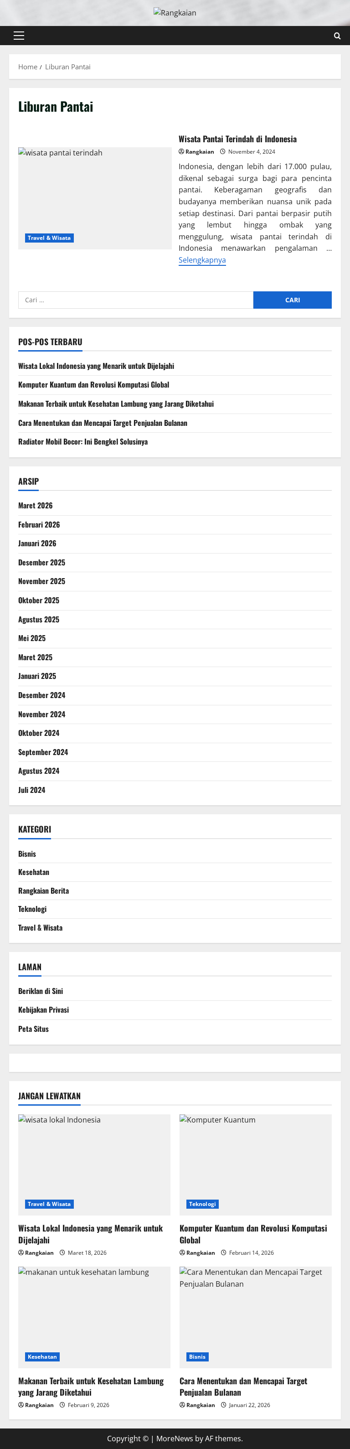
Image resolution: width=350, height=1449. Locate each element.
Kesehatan (33, 871)
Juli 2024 (31, 789)
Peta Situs (33, 1028)
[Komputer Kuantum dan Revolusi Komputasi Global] (256, 1165)
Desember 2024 (41, 694)
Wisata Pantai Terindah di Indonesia (95, 198)
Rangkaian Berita (43, 890)
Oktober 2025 (38, 600)
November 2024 (41, 714)
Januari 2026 (37, 543)
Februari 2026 (39, 524)
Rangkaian (199, 151)
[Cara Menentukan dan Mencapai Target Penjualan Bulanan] (256, 1317)
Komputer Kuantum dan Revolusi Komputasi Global (93, 384)
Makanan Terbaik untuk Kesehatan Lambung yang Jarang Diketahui (116, 403)
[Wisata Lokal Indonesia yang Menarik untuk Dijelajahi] (94, 1165)
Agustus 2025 (38, 619)
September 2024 (43, 751)
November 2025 (41, 580)
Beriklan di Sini (40, 990)
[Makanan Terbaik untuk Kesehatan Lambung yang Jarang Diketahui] (94, 1317)
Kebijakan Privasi (43, 1009)
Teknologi (32, 908)
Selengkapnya (202, 260)
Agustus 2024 (38, 770)
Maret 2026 (35, 505)
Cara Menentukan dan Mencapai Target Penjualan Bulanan (102, 422)
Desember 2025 (41, 562)
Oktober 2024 (38, 732)
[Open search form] (337, 35)
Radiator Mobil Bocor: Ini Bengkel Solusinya (83, 441)
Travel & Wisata (49, 238)
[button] (19, 35)
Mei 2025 (32, 637)
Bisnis (27, 853)
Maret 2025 (35, 657)
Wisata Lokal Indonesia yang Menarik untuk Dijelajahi (96, 365)
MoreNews (174, 1438)
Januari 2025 (37, 675)
